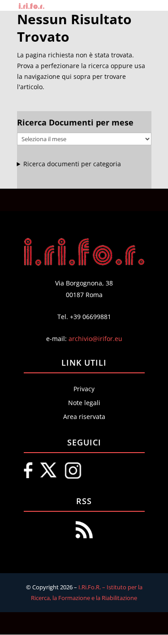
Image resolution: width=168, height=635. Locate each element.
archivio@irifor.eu (95, 338)
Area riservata (84, 416)
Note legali (84, 402)
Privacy (84, 388)
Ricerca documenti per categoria (72, 164)
